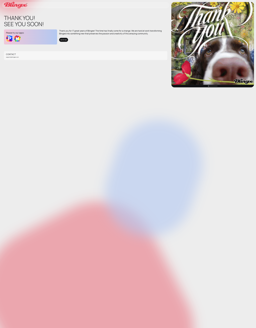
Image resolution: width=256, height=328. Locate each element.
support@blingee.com (12, 57)
